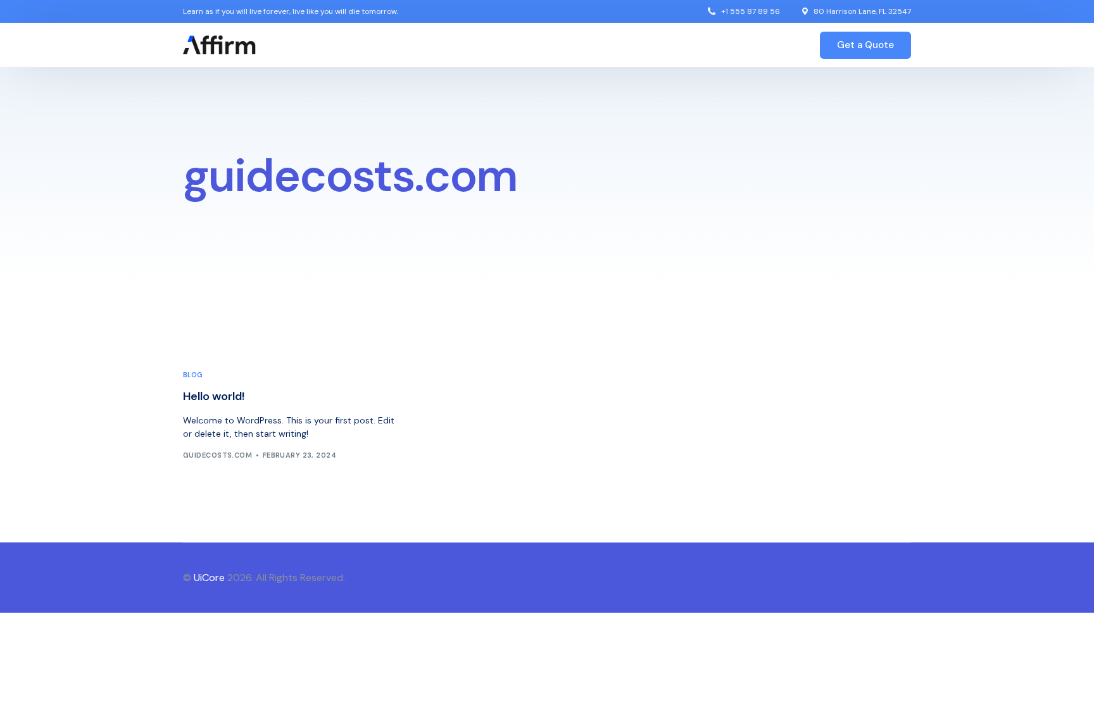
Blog (193, 375)
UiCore (209, 577)
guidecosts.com (217, 455)
